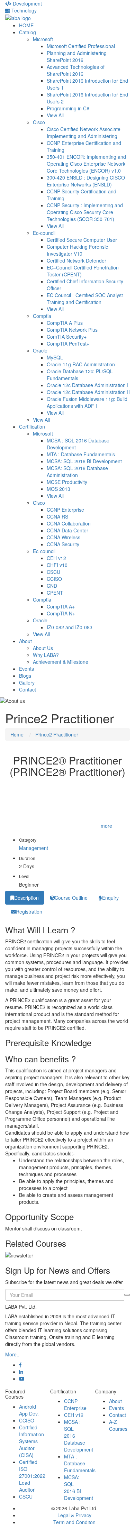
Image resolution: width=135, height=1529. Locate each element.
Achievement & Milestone (60, 661)
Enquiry (110, 897)
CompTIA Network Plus (72, 329)
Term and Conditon (74, 1522)
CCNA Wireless (63, 537)
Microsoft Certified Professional (81, 46)
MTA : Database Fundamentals (81, 454)
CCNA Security (63, 544)
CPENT (55, 592)
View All (55, 115)
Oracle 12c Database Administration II (88, 391)
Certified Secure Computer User (82, 239)
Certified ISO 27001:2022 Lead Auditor (32, 1475)
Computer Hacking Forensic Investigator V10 (77, 250)
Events (26, 668)
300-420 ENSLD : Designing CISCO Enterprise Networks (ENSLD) (86, 181)
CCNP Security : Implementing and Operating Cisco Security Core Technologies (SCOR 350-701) (85, 212)
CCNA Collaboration (69, 523)
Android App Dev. (29, 1410)
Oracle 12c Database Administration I (87, 385)
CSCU (53, 571)
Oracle (40, 350)
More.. (12, 1354)
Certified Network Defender (76, 260)
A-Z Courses (118, 1425)
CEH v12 (56, 558)
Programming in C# (68, 108)
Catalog (27, 32)
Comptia (42, 315)
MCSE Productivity (67, 481)
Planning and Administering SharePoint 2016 (77, 56)
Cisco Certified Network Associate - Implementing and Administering (85, 132)
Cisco (39, 122)
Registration (29, 911)
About (25, 641)
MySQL (55, 357)
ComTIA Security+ (67, 336)
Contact (27, 689)
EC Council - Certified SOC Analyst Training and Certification (85, 298)
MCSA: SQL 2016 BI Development (84, 461)
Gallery (27, 682)
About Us (43, 647)
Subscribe (127, 1295)
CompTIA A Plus (65, 322)
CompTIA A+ (61, 606)
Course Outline (71, 897)
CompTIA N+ (61, 613)
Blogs (25, 675)
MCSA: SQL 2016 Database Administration (77, 471)
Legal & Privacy (74, 1515)
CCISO (54, 578)
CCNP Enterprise (65, 509)
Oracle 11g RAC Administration (81, 364)
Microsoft (43, 39)
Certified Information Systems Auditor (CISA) (31, 1441)
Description (26, 897)
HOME (26, 25)
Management (33, 847)
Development (26, 3)
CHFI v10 (57, 564)
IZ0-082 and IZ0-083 (69, 627)
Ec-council (44, 232)
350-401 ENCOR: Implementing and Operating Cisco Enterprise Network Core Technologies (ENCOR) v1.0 (86, 163)
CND (52, 585)
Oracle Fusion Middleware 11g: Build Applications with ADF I (87, 402)
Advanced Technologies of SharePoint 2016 (76, 70)
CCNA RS (57, 516)
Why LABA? (46, 654)
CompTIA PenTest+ (68, 343)
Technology (23, 10)
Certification (32, 426)
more (106, 825)
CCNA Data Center (67, 530)
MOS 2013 (58, 488)
